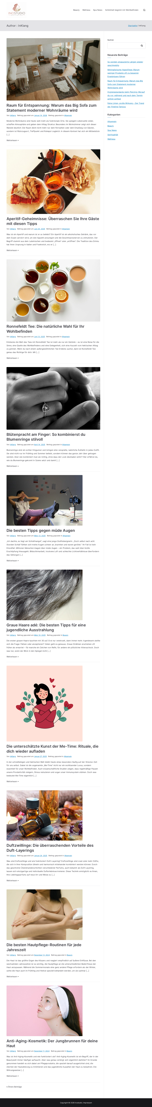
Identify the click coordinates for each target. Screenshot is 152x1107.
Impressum (87, 1103)
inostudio (78, 1103)
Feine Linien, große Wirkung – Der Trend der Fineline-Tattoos (125, 105)
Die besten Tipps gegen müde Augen (41, 530)
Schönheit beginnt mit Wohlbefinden (121, 10)
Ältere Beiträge (15, 1087)
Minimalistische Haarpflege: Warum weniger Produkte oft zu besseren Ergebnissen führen (123, 73)
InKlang (13, 115)
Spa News (97, 10)
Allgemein (68, 115)
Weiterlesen (12, 140)
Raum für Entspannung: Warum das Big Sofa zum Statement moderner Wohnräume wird (125, 84)
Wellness (86, 10)
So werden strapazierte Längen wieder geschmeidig (125, 63)
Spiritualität (112, 134)
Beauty (76, 10)
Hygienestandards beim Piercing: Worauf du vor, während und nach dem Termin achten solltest (126, 95)
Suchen (110, 40)
